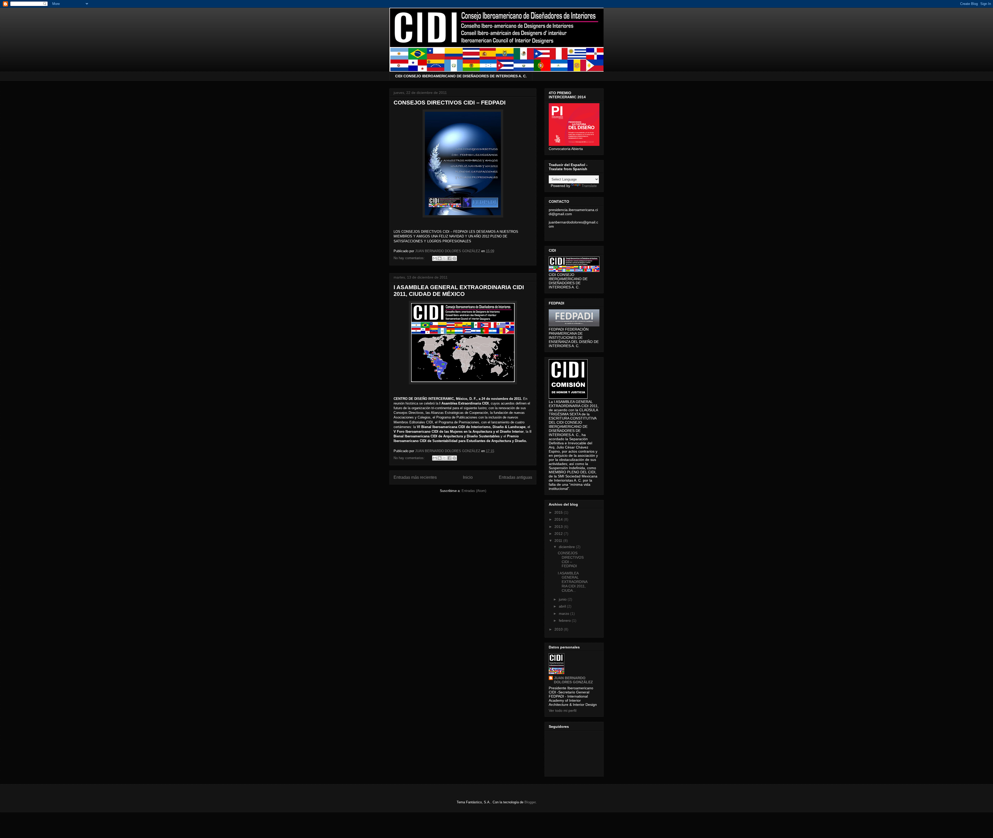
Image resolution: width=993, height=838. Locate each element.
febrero (565, 620)
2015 (559, 512)
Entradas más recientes (415, 477)
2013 (559, 527)
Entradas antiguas (515, 477)
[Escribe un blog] (439, 258)
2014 (559, 519)
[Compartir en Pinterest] (454, 258)
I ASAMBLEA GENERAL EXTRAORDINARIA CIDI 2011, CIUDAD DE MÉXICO (459, 290)
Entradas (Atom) (474, 491)
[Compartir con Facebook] (449, 258)
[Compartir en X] (444, 258)
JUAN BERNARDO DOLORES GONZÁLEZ (573, 680)
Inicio (468, 477)
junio (563, 599)
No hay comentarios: (410, 258)
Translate (589, 186)
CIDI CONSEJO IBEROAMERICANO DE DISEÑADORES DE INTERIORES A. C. (461, 76)
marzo (564, 613)
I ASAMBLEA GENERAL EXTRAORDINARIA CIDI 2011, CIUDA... (573, 582)
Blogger (530, 802)
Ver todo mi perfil (562, 710)
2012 (559, 534)
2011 (558, 540)
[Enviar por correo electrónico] (434, 258)
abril (563, 606)
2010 (559, 629)
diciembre (567, 547)
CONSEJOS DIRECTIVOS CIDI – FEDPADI (450, 102)
